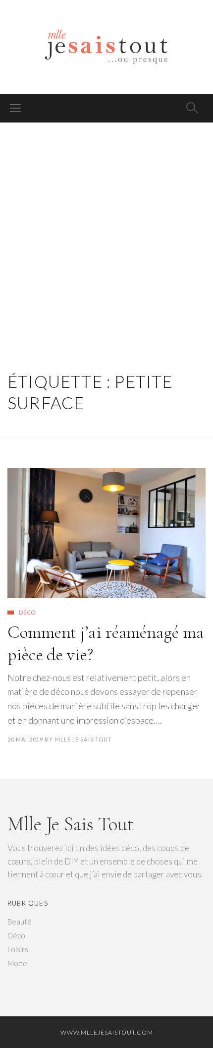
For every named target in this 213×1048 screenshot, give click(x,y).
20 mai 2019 (25, 739)
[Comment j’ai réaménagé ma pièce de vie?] (106, 533)
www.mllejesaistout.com (106, 1032)
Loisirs (17, 949)
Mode (17, 963)
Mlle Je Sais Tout (83, 739)
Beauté (19, 921)
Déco (27, 612)
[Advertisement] (106, 234)
